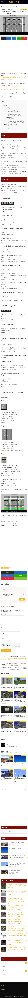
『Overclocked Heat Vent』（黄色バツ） (14, 112)
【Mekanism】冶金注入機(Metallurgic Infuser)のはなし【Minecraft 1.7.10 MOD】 (17, 893)
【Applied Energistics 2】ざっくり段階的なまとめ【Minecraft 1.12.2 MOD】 (17, 948)
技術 (3, 970)
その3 (8, 128)
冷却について (6, 107)
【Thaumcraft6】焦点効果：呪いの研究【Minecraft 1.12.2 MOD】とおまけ (17, 857)
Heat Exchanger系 (8, 117)
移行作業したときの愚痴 (15, 849)
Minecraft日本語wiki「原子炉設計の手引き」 (12, 89)
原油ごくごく (14, 2)
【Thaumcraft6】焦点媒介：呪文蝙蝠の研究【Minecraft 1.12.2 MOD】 (17, 864)
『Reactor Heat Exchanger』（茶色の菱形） (15, 120)
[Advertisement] (14, 55)
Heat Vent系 (7, 108)
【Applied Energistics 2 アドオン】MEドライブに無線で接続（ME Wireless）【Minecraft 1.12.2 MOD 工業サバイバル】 (17, 901)
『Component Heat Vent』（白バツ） (14, 114)
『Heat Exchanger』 (11, 118)
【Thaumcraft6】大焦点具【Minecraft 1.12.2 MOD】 (15, 872)
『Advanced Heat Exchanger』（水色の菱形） (16, 122)
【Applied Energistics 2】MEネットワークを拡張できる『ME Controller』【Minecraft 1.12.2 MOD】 (17, 914)
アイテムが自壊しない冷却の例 (11, 124)
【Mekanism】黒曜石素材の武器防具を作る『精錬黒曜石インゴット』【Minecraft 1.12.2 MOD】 (17, 907)
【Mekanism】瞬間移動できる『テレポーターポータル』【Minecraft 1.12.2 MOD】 (17, 942)
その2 (8, 127)
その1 (8, 125)
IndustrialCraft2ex (6, 567)
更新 (3, 974)
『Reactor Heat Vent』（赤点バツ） (14, 111)
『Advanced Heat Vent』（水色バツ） (14, 115)
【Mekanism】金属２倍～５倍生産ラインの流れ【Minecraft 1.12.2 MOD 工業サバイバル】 (17, 886)
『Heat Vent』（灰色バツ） (12, 110)
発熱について (6, 105)
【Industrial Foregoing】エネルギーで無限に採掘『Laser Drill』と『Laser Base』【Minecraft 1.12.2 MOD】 (17, 928)
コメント (3, 614)
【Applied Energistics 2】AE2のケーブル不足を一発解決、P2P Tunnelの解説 (17, 934)
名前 (2, 627)
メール (2, 633)
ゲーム (4, 962)
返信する (22, 599)
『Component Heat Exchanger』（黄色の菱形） (16, 121)
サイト (2, 638)
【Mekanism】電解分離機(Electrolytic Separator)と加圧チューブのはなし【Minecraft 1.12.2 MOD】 (17, 921)
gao (7, 744)
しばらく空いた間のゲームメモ (16, 843)
